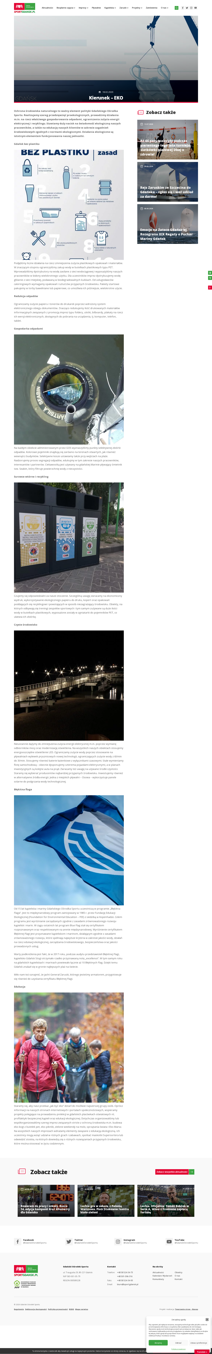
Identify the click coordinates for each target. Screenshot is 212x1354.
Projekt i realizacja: (178, 1309)
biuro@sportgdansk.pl (127, 1284)
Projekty (136, 7)
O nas (177, 1275)
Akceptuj (158, 1343)
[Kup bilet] (210, 288)
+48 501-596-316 (124, 1276)
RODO (71, 1309)
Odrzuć (178, 1343)
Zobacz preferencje (198, 1343)
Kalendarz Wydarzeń (162, 1275)
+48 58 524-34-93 (125, 1280)
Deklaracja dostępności (36, 1309)
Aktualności (47, 7)
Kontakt (179, 1279)
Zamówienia (151, 7)
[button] (207, 1319)
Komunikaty (158, 1279)
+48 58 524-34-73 (125, 1272)
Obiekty (178, 1272)
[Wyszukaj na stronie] (176, 8)
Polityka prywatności (178, 1349)
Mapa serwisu (81, 1309)
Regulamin (19, 1309)
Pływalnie (96, 7)
